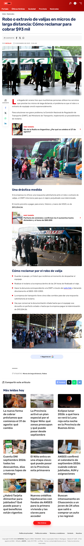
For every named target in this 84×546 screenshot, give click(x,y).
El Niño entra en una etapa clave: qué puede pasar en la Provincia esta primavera (41, 463)
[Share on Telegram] (79, 382)
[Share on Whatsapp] (23, 38)
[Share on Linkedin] (5, 123)
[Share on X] (19, 38)
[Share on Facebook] (16, 38)
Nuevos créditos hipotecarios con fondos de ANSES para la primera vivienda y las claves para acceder (41, 506)
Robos (44, 374)
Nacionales (10, 14)
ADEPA (24, 541)
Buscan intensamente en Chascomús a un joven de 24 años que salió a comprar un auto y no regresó (69, 506)
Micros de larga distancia (32, 374)
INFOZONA (20, 539)
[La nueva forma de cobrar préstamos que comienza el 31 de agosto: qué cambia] (14, 401)
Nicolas (8, 43)
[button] (70, 3)
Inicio (4, 14)
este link (68, 288)
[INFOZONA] (7, 3)
